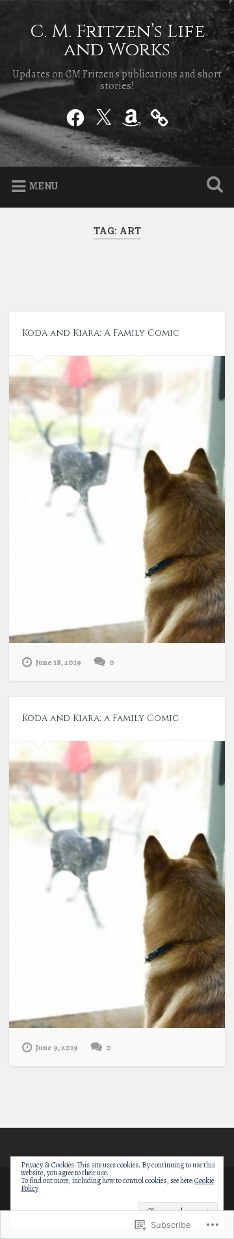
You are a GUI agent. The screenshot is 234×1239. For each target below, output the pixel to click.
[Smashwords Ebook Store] (159, 115)
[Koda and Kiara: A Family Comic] (116, 500)
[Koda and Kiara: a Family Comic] (116, 885)
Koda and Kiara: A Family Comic (100, 333)
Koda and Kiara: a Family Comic (100, 718)
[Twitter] (103, 115)
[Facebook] (75, 115)
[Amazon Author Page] (131, 115)
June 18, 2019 (58, 662)
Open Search (212, 186)
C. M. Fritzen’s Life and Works (117, 41)
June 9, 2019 (57, 1047)
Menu (43, 186)
